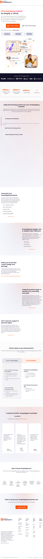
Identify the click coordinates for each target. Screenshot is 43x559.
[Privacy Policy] (35, 557)
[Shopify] (40, 523)
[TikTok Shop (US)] (40, 526)
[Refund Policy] (27, 536)
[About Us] (27, 527)
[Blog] (34, 524)
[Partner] (27, 533)
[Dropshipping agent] (20, 527)
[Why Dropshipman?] (27, 524)
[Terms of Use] (30, 557)
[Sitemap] (40, 557)
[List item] (1, 543)
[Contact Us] (27, 530)
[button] (13, 26)
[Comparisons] (34, 532)
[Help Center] (34, 528)
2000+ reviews (23, 418)
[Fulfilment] (20, 531)
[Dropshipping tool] (20, 523)
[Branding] (20, 534)
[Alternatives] (34, 536)
